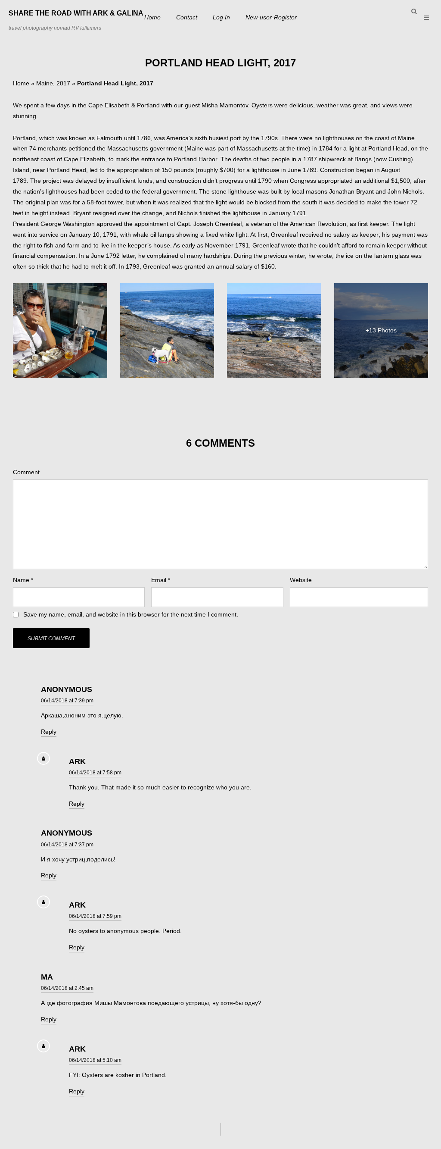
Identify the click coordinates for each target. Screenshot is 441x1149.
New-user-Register (271, 17)
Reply (48, 731)
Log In (221, 17)
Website (301, 580)
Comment (26, 472)
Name (23, 580)
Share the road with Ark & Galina (76, 13)
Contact (186, 17)
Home (152, 17)
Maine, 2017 (53, 83)
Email (160, 580)
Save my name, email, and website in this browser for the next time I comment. (130, 614)
